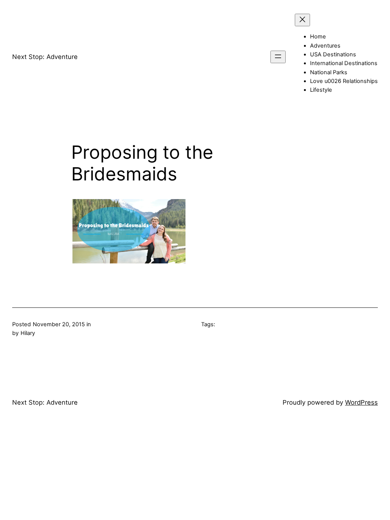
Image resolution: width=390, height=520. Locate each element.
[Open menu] (278, 57)
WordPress (361, 402)
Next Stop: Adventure (45, 57)
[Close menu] (302, 20)
